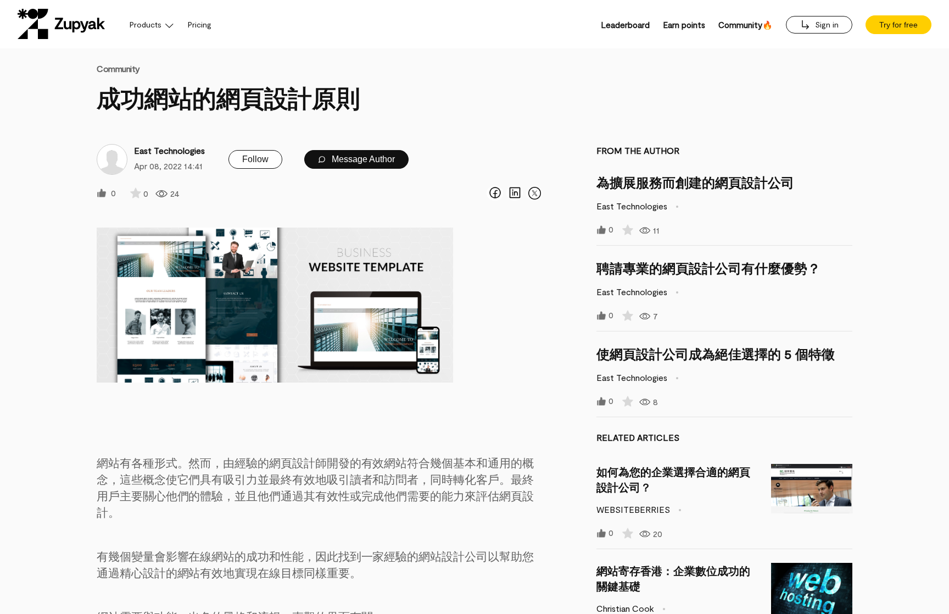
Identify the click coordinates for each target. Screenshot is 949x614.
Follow (255, 159)
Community (118, 68)
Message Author (362, 159)
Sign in (826, 24)
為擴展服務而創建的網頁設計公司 (695, 182)
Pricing (199, 24)
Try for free (898, 24)
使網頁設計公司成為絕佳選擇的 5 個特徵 (715, 354)
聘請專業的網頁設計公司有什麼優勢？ (708, 268)
